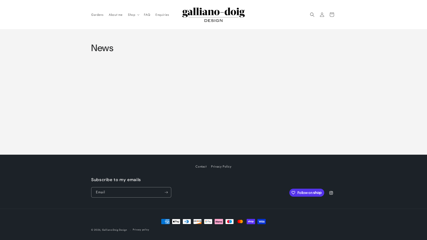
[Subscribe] (166, 192)
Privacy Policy (221, 166)
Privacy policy (141, 229)
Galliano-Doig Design (114, 230)
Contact (200, 166)
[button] (133, 14)
